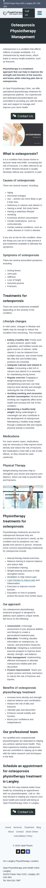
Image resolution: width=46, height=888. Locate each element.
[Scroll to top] (40, 880)
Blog (38, 827)
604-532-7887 (14, 880)
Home (8, 827)
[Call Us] (18, 851)
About (11, 831)
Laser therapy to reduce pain (21, 580)
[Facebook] (28, 851)
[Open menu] (39, 13)
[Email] (23, 851)
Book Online (32, 831)
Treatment (29, 827)
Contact (20, 831)
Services (17, 827)
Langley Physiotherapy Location (23, 861)
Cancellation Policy (23, 836)
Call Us (27, 13)
